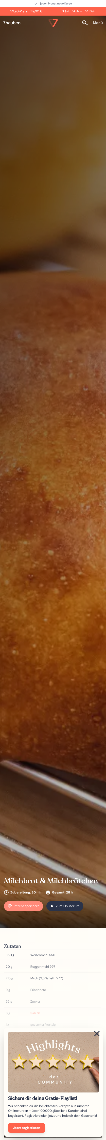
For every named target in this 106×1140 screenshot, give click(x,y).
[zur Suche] (87, 22)
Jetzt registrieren (26, 1128)
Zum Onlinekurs (68, 906)
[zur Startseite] (13, 23)
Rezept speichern (26, 906)
